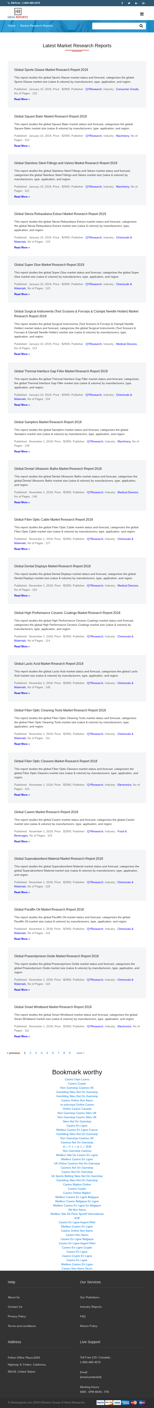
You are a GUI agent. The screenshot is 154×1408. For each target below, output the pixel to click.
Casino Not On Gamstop (77, 1171)
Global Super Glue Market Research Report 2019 (49, 264)
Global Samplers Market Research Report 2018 (48, 422)
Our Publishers (89, 1297)
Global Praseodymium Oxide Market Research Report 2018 (56, 956)
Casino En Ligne (77, 1125)
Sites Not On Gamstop (77, 1121)
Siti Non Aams (77, 1209)
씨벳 (77, 1218)
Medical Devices (126, 343)
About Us (14, 1297)
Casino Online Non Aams (77, 1100)
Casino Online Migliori (77, 1192)
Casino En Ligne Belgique (77, 1239)
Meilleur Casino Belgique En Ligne (77, 1201)
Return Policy (88, 1326)
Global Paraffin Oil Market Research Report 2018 (49, 909)
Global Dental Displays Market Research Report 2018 (52, 566)
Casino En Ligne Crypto (77, 1247)
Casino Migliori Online (77, 1184)
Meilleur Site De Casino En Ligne (77, 1155)
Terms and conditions (22, 1326)
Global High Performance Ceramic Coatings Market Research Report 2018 (67, 613)
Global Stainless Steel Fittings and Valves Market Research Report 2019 (65, 163)
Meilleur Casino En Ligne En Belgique (77, 1205)
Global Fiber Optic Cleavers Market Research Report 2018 (55, 761)
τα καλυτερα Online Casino (77, 1104)
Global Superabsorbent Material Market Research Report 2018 (58, 858)
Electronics (124, 784)
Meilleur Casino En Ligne (77, 1159)
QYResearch (94, 89)
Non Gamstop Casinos (77, 1150)
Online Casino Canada (77, 1108)
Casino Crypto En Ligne (77, 1255)
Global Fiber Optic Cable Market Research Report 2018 (53, 519)
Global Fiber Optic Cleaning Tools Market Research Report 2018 (60, 710)
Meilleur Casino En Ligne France (77, 1129)
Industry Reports (91, 1306)
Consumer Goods (127, 89)
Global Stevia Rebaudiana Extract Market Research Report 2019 (60, 214)
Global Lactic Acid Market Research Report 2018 (48, 663)
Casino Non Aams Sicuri (77, 1268)
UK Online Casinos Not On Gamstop (77, 1163)
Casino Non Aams (77, 1234)
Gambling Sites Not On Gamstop (77, 1092)
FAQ (83, 1316)
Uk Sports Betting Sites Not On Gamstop (77, 1176)
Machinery (122, 135)
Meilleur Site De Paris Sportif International (77, 1213)
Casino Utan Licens (77, 1079)
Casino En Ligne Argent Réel (77, 1222)
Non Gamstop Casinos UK (77, 1087)
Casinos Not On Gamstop (77, 1142)
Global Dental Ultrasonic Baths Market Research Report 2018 (58, 468)
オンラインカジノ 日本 (77, 1146)
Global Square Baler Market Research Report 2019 (50, 116)
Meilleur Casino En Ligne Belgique (77, 1197)
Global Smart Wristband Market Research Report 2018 (53, 1007)
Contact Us (15, 1306)
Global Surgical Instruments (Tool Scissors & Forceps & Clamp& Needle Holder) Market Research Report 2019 (76, 314)
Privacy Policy (17, 1316)
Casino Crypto (77, 1083)
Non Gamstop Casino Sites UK (77, 1113)
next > (80, 1052)
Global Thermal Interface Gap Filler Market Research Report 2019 (61, 371)
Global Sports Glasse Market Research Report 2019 (51, 69)
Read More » (22, 99)
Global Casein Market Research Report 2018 (46, 812)
